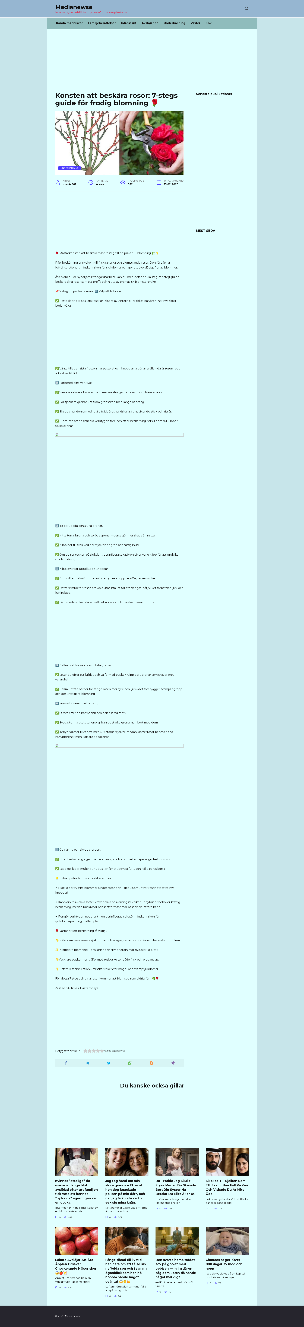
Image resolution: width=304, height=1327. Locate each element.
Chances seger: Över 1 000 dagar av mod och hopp (224, 1264)
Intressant (128, 23)
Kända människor (69, 23)
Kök (208, 23)
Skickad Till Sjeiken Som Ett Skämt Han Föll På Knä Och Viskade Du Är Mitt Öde (227, 1187)
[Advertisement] (152, 62)
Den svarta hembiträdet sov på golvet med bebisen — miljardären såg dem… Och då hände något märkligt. (176, 1268)
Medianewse (73, 7)
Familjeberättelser (102, 23)
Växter (195, 23)
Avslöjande (150, 23)
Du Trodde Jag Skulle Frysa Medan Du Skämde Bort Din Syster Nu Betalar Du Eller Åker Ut (176, 1187)
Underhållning (174, 23)
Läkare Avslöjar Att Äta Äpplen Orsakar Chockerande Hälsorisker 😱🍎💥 (76, 1266)
